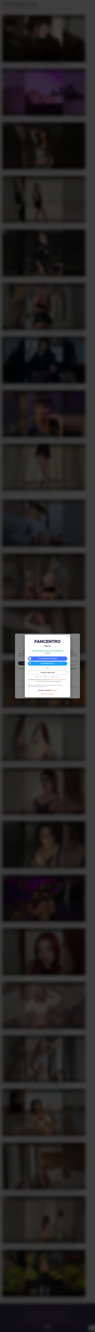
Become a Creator (47, 694)
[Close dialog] (68, 636)
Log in (55, 690)
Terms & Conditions (55, 679)
